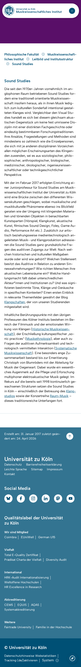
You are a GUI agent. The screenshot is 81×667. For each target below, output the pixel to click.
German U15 (46, 537)
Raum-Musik (59, 396)
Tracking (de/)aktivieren (21, 660)
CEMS (8, 605)
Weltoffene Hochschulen (21, 582)
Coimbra (10, 537)
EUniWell (27, 537)
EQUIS (22, 605)
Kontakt (9, 474)
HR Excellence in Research (23, 587)
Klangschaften (14, 302)
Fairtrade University (17, 627)
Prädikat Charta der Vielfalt (22, 560)
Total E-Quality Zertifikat (21, 555)
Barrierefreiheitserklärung (44, 464)
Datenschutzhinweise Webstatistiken (30, 656)
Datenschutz (13, 464)
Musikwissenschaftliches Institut (39, 12)
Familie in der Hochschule (54, 627)
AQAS (35, 605)
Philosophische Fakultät (22, 54)
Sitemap (37, 469)
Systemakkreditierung (19, 609)
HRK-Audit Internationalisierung (26, 577)
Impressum (55, 469)
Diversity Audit (56, 560)
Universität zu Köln (33, 9)
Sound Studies (22, 64)
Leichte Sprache (15, 469)
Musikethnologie (38, 339)
